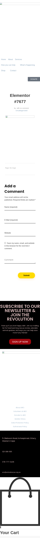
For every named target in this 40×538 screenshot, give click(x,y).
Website (7, 233)
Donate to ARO (20, 415)
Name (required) (10, 207)
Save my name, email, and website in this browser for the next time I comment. (19, 245)
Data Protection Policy (20, 423)
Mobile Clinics (20, 419)
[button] (20, 59)
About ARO (20, 407)
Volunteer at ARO (20, 411)
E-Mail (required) (11, 220)
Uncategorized (21, 111)
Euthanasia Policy (20, 426)
